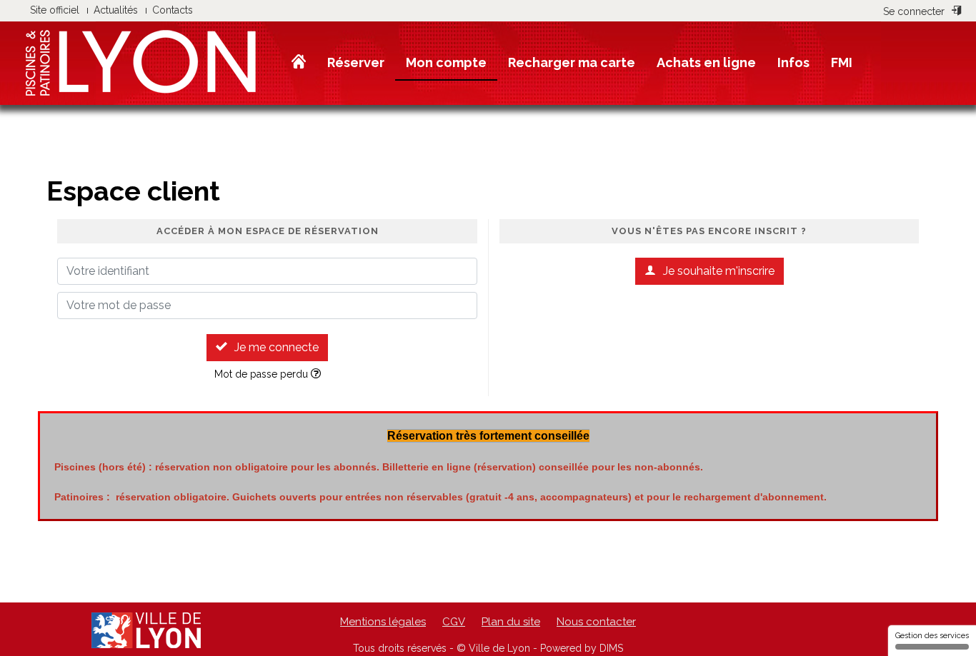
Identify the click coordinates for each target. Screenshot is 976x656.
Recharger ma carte (571, 62)
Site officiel (54, 10)
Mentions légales (383, 621)
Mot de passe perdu (262, 374)
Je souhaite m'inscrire (719, 271)
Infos (793, 62)
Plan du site (511, 621)
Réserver (355, 62)
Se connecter (914, 11)
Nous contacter (596, 621)
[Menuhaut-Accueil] (299, 62)
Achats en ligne (706, 62)
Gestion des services (932, 635)
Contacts (172, 10)
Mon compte (446, 62)
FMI (841, 62)
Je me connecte (276, 347)
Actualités (116, 10)
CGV (453, 621)
